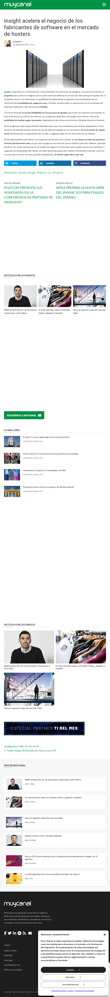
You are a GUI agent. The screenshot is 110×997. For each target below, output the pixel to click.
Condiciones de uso (12, 965)
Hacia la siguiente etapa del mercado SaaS (44, 818)
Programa (58, 173)
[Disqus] (55, 358)
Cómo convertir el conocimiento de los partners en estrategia (50, 454)
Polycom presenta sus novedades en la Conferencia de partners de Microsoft (28, 195)
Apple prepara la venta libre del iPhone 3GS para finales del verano (80, 192)
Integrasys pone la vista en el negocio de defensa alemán (48, 487)
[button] (104, 934)
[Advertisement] (55, 241)
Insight (7, 92)
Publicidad (8, 955)
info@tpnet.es (11, 746)
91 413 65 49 (32, 746)
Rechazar (70, 977)
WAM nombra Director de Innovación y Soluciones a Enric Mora (53, 780)
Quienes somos (10, 951)
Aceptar (70, 970)
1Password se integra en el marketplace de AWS (44, 470)
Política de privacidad (13, 970)
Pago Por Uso (44, 173)
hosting (23, 173)
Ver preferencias (70, 985)
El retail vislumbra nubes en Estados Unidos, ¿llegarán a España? (53, 797)
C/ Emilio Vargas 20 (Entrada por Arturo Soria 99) (30, 751)
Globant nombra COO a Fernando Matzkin (43, 836)
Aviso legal (8, 960)
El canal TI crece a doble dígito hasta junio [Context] (46, 437)
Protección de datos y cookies (63, 991)
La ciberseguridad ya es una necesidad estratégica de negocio (52, 874)
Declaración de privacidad (84, 991)
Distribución (11, 173)
